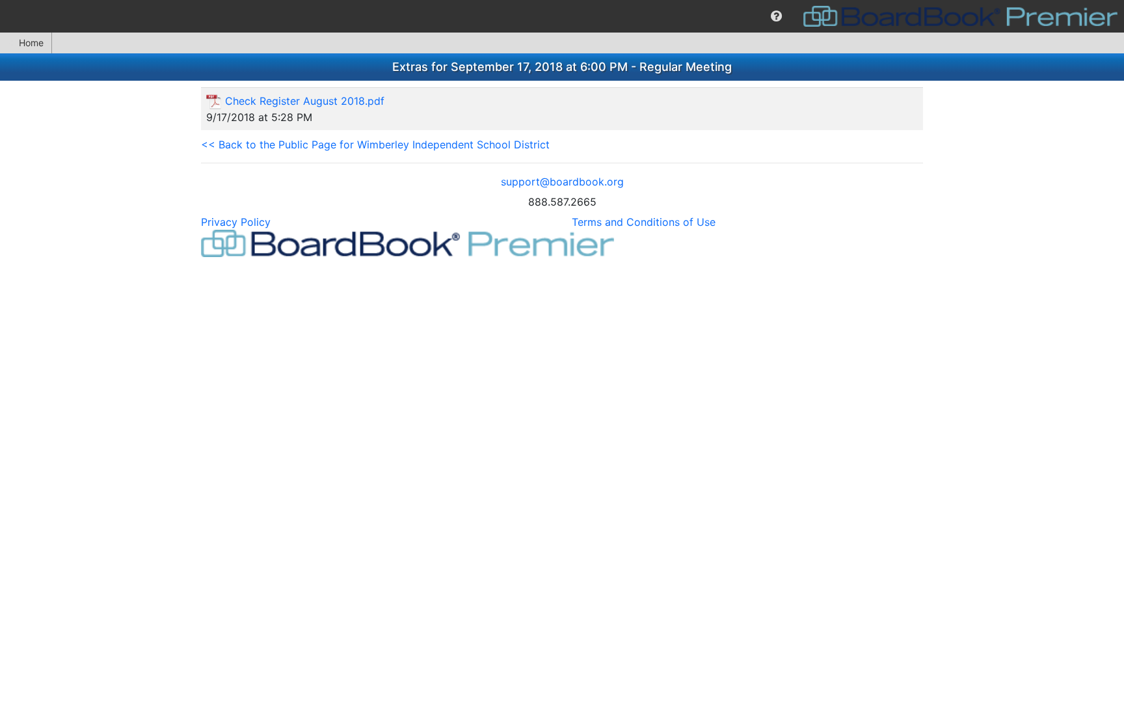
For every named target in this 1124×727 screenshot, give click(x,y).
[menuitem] (776, 16)
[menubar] (562, 16)
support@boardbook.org (562, 181)
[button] (776, 16)
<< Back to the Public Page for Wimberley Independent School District (375, 144)
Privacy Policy (236, 221)
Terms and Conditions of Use (644, 221)
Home (31, 42)
